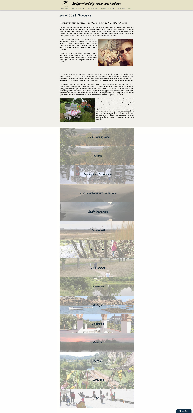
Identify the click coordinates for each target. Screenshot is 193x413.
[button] (98, 137)
